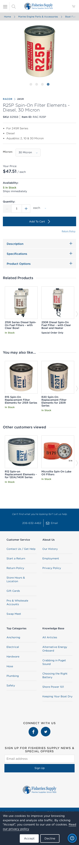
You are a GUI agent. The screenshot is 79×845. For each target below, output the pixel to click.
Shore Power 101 (53, 686)
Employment (50, 558)
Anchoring (13, 637)
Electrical (13, 647)
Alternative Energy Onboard (54, 648)
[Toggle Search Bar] (13, 6)
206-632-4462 (31, 523)
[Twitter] (45, 728)
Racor (7, 99)
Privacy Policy (51, 568)
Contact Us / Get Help (21, 549)
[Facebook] (34, 728)
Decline (49, 838)
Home (7, 16)
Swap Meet (14, 614)
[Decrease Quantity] (7, 208)
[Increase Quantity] (26, 208)
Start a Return (16, 558)
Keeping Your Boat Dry (57, 696)
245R (20, 99)
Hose (10, 666)
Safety (11, 685)
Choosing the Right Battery (54, 675)
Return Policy (68, 231)
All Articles (49, 637)
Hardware (13, 656)
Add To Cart (37, 221)
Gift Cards (13, 591)
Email (54, 523)
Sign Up (40, 768)
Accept (29, 838)
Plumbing (13, 676)
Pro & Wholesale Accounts (17, 602)
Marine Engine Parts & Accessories (38, 16)
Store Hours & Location (16, 579)
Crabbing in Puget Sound (54, 662)
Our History (50, 549)
